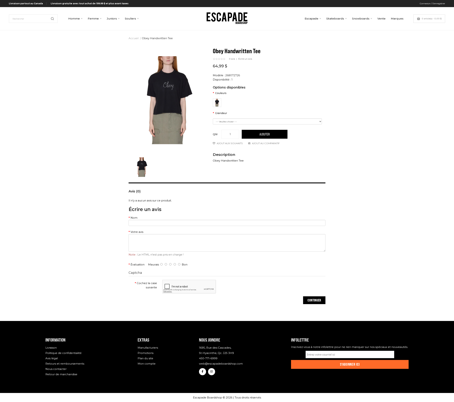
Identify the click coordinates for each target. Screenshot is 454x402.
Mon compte (147, 363)
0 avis (232, 59)
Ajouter (264, 134)
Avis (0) (135, 191)
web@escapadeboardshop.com (221, 363)
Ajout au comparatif (266, 143)
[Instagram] (211, 371)
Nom (134, 217)
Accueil (134, 38)
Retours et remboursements (64, 363)
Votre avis (137, 232)
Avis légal (51, 358)
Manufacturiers (148, 347)
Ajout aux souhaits (230, 143)
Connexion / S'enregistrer (432, 3)
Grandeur (221, 113)
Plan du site (145, 358)
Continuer (314, 300)
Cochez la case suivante (147, 285)
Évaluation (138, 264)
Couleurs (220, 93)
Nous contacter (56, 369)
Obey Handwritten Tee (157, 38)
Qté (215, 134)
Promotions (145, 353)
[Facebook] (202, 371)
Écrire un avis (245, 59)
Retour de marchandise (61, 374)
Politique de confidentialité (63, 353)
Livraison (51, 347)
